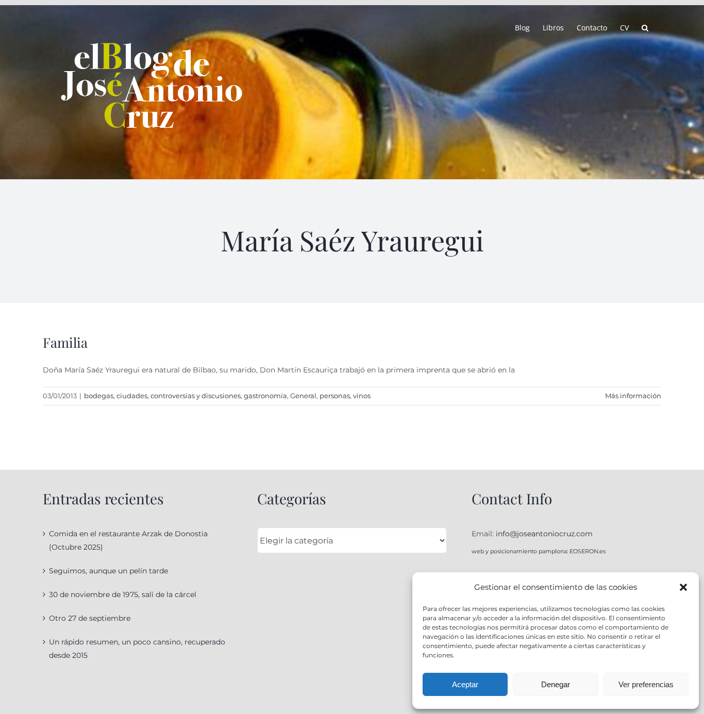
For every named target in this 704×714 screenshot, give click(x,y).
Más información (633, 396)
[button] (683, 587)
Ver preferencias (646, 684)
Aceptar (465, 684)
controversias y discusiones (195, 396)
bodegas (98, 396)
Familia (65, 342)
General (303, 396)
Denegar (555, 684)
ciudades (131, 396)
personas (335, 396)
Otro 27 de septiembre (89, 618)
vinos (362, 396)
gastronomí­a (265, 396)
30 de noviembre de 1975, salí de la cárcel (122, 594)
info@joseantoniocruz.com (544, 533)
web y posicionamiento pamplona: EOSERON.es (539, 551)
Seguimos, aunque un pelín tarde (108, 570)
